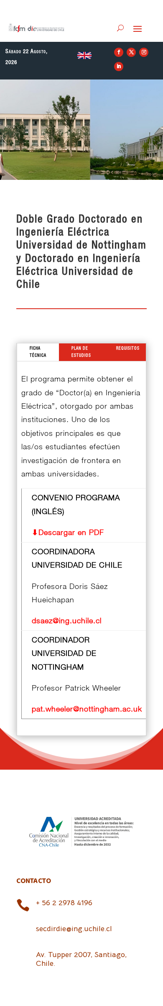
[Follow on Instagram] (143, 52)
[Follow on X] (131, 52)
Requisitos (128, 349)
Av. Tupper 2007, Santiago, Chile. (81, 959)
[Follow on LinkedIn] (118, 66)
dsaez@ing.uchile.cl (67, 620)
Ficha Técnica (38, 352)
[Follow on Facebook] (118, 52)
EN (84, 55)
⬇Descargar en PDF (68, 532)
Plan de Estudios (81, 352)
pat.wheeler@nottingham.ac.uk (87, 708)
